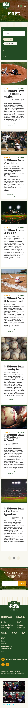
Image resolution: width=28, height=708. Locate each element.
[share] (23, 692)
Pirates (7, 39)
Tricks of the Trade (13, 693)
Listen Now (9, 125)
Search (5, 30)
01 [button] (14, 558)
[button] (9, 558)
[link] (5, 692)
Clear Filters (9, 43)
